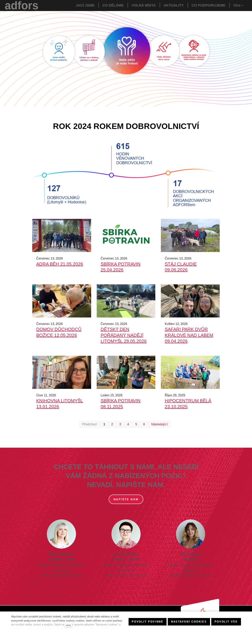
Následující (159, 424)
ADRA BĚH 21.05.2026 (59, 264)
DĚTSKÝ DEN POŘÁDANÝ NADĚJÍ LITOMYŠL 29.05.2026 (124, 335)
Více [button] (237, 5)
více (68, 625)
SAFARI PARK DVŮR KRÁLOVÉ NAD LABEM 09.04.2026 (189, 335)
